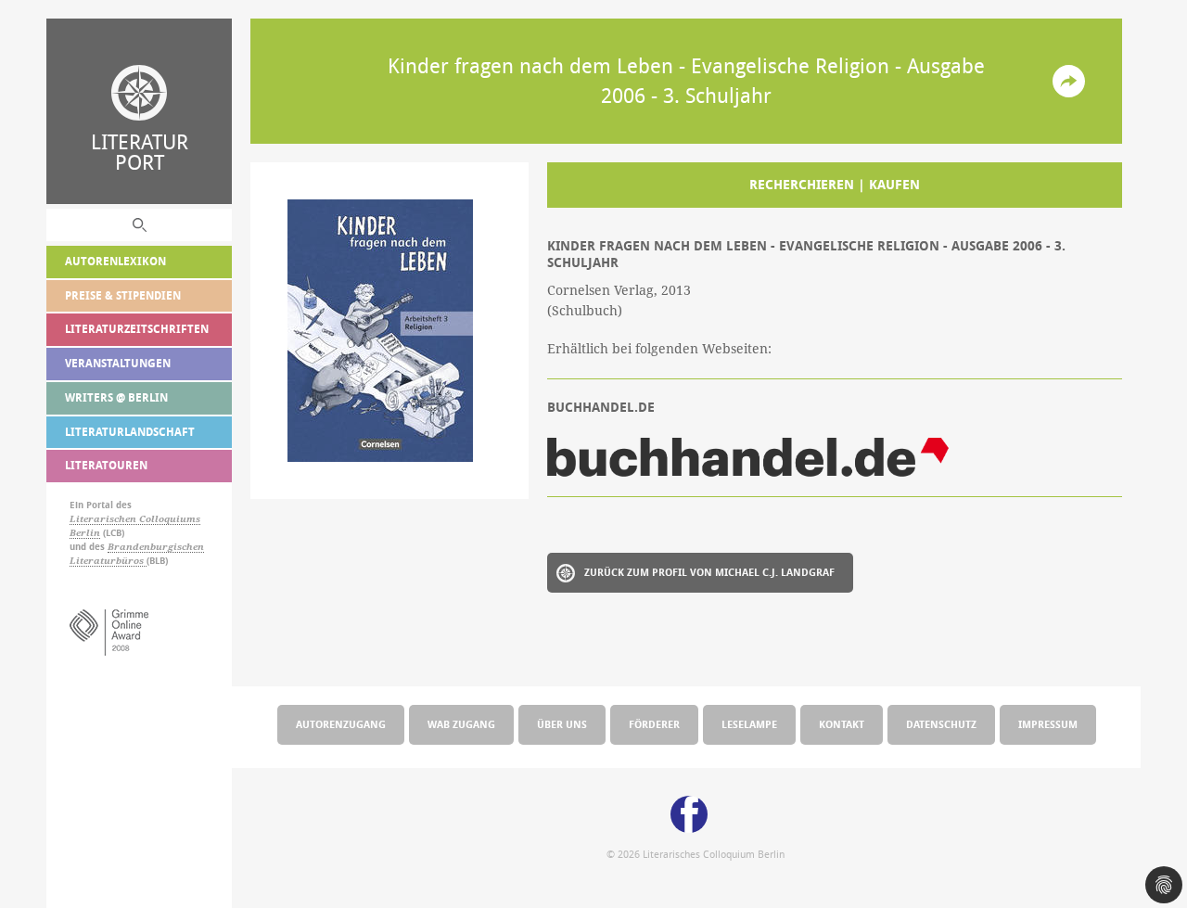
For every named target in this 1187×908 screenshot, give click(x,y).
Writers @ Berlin (116, 397)
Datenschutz (941, 724)
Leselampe (749, 724)
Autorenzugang (341, 724)
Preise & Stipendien (123, 295)
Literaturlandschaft (130, 432)
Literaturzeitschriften (137, 329)
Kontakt (841, 724)
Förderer (654, 724)
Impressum (1048, 724)
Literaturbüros (108, 561)
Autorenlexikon (115, 261)
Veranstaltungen (118, 363)
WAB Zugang (461, 724)
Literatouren (106, 465)
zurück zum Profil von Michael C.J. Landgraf (709, 572)
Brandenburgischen (156, 547)
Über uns (562, 724)
